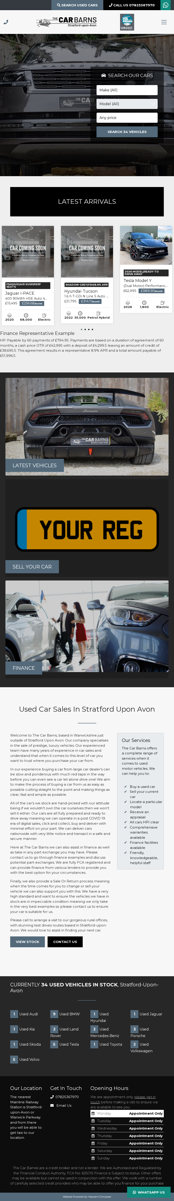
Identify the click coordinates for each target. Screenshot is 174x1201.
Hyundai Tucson (97, 293)
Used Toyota (108, 1044)
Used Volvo (26, 1059)
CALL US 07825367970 (133, 5)
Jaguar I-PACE (31, 296)
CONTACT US (65, 942)
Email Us (63, 1105)
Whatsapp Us (150, 1192)
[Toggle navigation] (164, 22)
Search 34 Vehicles (127, 132)
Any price (107, 118)
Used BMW (66, 1014)
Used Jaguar (148, 1014)
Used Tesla (66, 1044)
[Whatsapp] (165, 6)
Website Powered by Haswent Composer (87, 1196)
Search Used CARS (79, 5)
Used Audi (25, 1014)
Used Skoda (27, 1044)
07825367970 (67, 1097)
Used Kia (24, 1029)
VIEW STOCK (27, 942)
